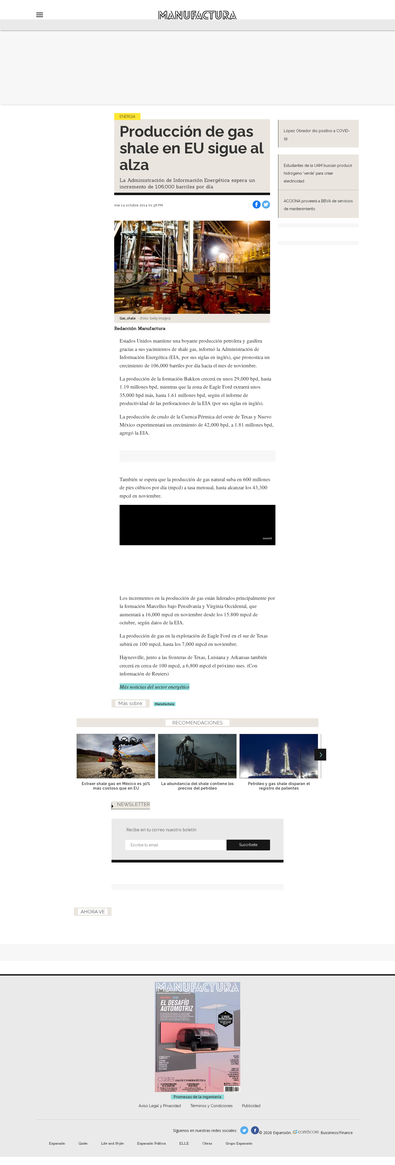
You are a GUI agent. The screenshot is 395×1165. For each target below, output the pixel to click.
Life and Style (112, 1143)
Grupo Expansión (238, 1143)
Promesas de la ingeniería (197, 1097)
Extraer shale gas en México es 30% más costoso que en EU (116, 785)
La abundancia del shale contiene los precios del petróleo (197, 785)
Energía (127, 116)
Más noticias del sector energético (154, 686)
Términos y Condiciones (211, 1106)
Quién (83, 1143)
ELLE (184, 1143)
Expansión (57, 1143)
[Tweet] (266, 204)
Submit (248, 845)
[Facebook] (257, 204)
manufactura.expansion (255, 1130)
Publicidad (251, 1106)
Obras (207, 1143)
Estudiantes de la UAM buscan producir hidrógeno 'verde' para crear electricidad (318, 173)
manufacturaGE (244, 1130)
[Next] (320, 755)
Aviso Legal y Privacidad (160, 1106)
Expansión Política (151, 1143)
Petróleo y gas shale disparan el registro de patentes (279, 785)
